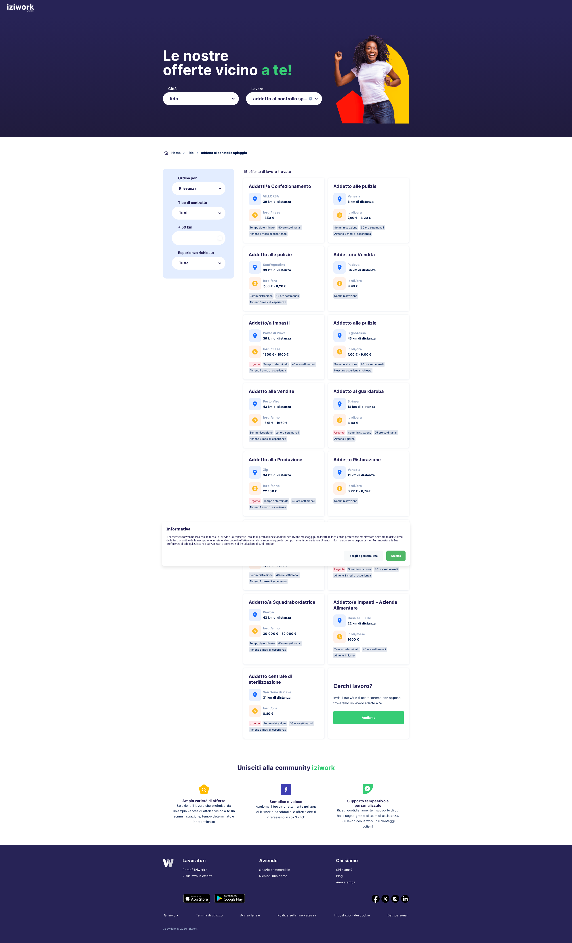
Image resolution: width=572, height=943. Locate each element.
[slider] (220, 238)
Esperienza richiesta (196, 252)
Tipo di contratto (192, 202)
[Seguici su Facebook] (376, 899)
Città (172, 88)
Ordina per (187, 178)
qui (369, 540)
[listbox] (201, 98)
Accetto (396, 556)
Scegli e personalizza (364, 556)
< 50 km (185, 227)
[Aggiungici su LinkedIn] (405, 899)
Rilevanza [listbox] (187, 188)
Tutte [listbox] (184, 263)
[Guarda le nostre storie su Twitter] (385, 899)
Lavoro (257, 88)
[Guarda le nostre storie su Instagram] (395, 899)
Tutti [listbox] (183, 213)
